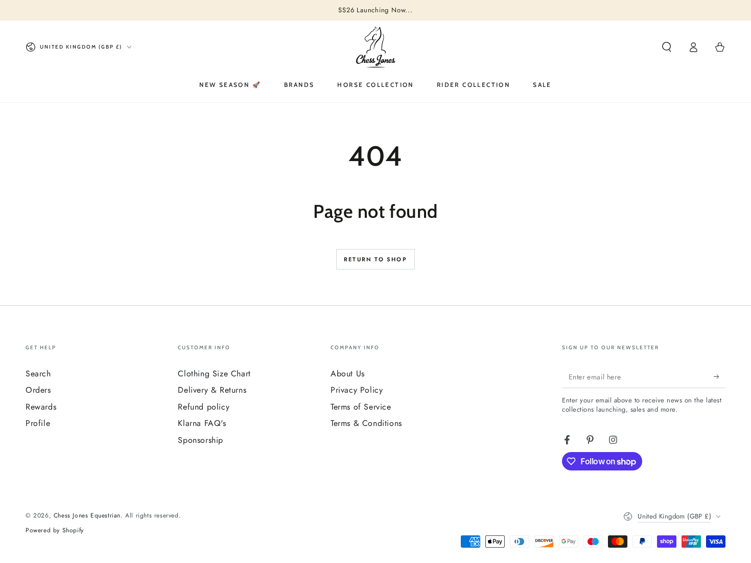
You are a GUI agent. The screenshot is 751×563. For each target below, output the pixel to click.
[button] (666, 47)
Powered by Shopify (55, 530)
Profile (38, 423)
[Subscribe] (719, 376)
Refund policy (203, 407)
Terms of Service (361, 407)
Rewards (41, 407)
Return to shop (375, 259)
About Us (348, 373)
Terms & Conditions (366, 423)
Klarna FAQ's (202, 423)
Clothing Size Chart (214, 373)
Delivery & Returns (212, 390)
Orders (38, 390)
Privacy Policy (357, 390)
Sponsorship (200, 440)
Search (38, 373)
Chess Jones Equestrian (87, 515)
